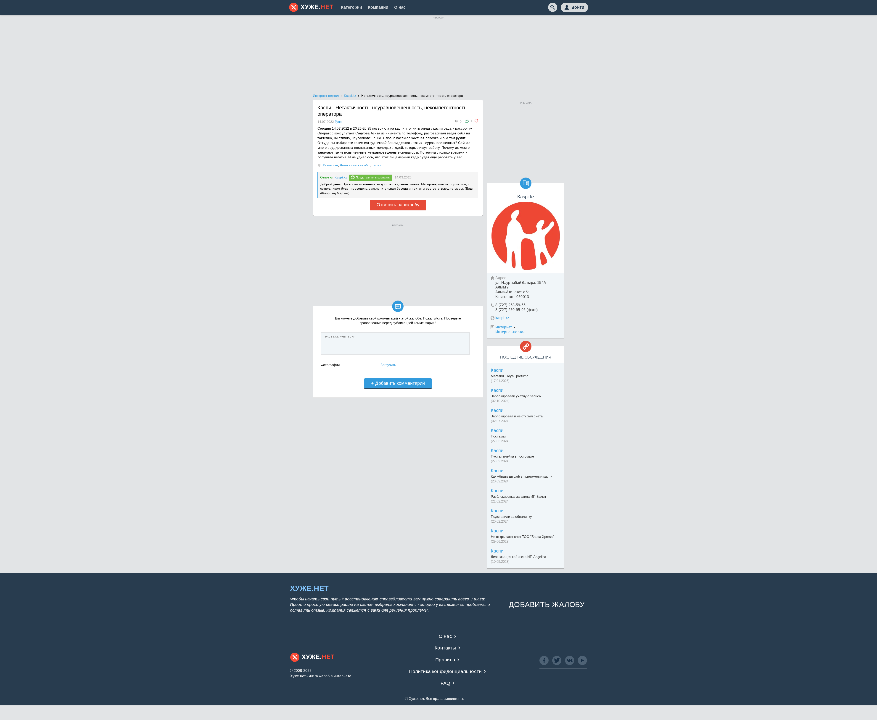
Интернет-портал (510, 332)
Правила (445, 659)
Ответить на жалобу (398, 204)
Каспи (497, 370)
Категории (351, 7)
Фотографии (330, 365)
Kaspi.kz (341, 177)
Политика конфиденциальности (445, 671)
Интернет (503, 327)
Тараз (376, 165)
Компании (378, 7)
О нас (400, 7)
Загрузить (388, 365)
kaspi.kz (502, 318)
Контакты (445, 647)
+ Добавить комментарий (398, 383)
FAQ (445, 683)
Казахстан (330, 165)
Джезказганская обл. (355, 165)
